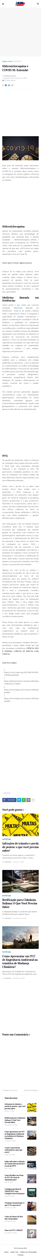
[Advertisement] (20, 32)
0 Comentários (9, 80)
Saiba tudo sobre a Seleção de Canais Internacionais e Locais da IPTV (15, 1163)
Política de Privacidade (28, 1252)
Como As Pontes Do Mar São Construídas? (14, 1217)
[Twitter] (9, 85)
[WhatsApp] (24, 800)
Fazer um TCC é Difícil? (14, 1230)
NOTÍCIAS (17, 61)
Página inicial (7, 61)
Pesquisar (38, 3)
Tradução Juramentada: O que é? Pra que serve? (14, 1204)
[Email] (12, 85)
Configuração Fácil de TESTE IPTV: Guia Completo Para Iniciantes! (14, 1191)
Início (6, 1252)
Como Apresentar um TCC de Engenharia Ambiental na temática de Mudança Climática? (20, 962)
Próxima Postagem (31, 1090)
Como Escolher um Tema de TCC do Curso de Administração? (14, 1177)
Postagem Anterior (10, 1090)
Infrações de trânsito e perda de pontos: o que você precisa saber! (20, 847)
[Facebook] (6, 85)
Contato (20, 1255)
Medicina (18, 308)
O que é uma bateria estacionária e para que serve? (13, 1150)
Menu (3, 3)
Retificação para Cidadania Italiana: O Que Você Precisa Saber (19, 903)
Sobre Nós (14, 1252)
